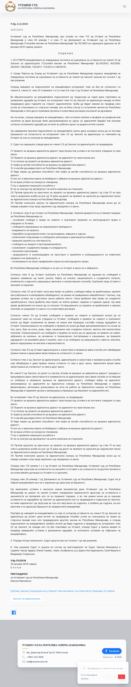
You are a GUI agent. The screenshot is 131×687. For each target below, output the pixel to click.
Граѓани (15, 591)
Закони (24, 591)
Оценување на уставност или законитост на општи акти (60, 591)
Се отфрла (109, 591)
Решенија (97, 591)
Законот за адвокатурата (26, 598)
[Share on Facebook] (14, 612)
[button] (124, 6)
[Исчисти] (121, 676)
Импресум (108, 657)
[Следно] (114, 676)
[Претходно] (107, 676)
